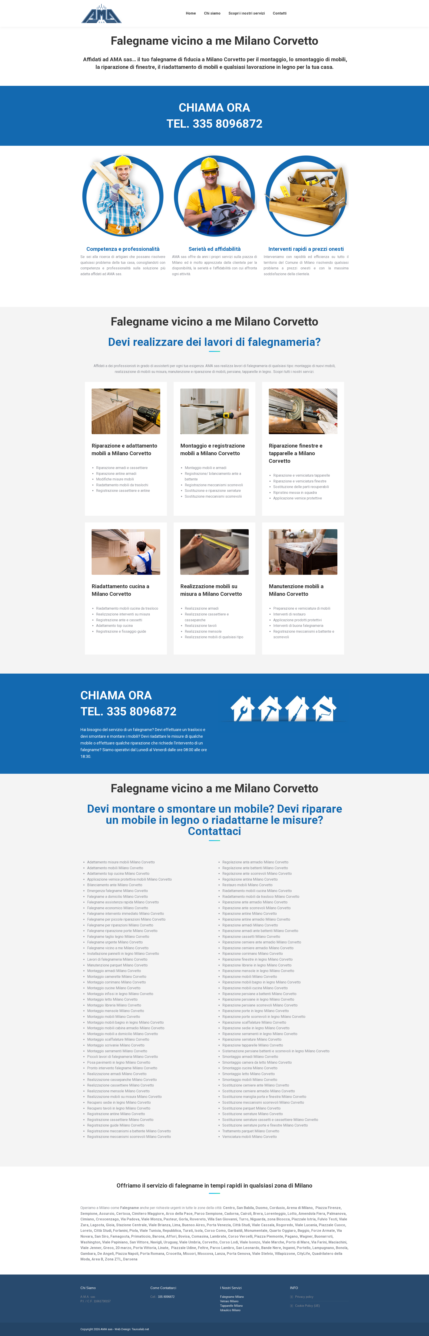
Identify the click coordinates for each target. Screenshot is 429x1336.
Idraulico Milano (230, 1310)
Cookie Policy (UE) (307, 1305)
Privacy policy (304, 1296)
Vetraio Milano (229, 1301)
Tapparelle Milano (231, 1305)
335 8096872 (228, 124)
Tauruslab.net (140, 1329)
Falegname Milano (232, 1296)
